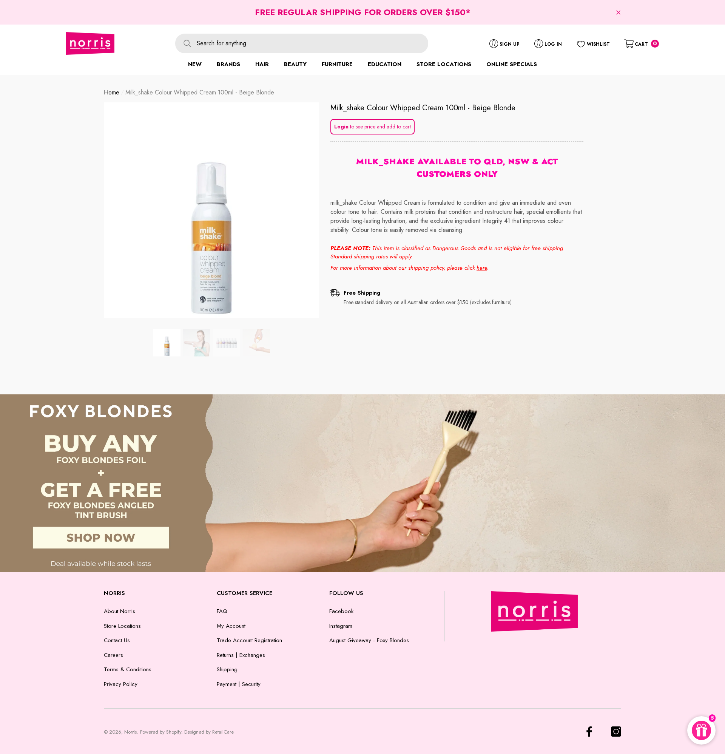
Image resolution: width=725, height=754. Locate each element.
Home (111, 92)
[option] (211, 210)
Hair (262, 64)
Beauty (295, 64)
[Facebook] (589, 731)
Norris (130, 731)
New (195, 64)
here (482, 268)
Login (341, 126)
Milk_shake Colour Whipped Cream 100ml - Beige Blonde (422, 107)
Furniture (337, 64)
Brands (228, 64)
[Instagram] (616, 731)
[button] (618, 12)
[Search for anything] (301, 43)
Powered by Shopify (160, 731)
